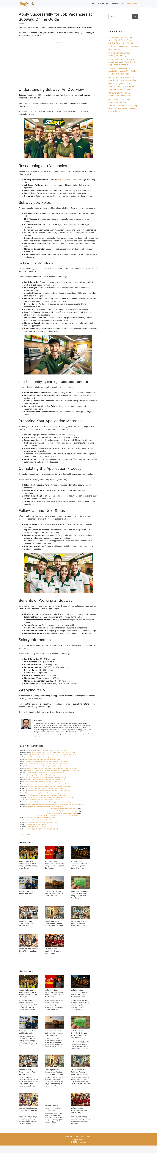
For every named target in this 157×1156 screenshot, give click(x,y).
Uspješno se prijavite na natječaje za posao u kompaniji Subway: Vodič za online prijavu (52, 768)
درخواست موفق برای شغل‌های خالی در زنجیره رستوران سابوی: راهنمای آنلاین (56, 815)
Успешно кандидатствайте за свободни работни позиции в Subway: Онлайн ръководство (55, 804)
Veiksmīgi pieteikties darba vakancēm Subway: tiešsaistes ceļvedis (46, 772)
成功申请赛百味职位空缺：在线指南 (36, 824)
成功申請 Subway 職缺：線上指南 (36, 826)
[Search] (135, 16)
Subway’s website (66, 180)
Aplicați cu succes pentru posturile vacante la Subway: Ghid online (46, 788)
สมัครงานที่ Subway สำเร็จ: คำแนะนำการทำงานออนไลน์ (42, 820)
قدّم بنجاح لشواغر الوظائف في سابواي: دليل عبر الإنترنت (62, 813)
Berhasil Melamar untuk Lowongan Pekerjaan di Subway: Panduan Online (53, 752)
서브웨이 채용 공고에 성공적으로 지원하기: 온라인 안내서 (41, 829)
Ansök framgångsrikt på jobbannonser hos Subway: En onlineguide (46, 795)
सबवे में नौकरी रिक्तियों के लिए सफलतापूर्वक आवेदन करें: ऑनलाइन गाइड (39, 817)
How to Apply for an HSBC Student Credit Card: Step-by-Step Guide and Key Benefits (121, 86)
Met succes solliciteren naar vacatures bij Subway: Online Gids (46, 779)
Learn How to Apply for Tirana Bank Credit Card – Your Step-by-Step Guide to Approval (122, 62)
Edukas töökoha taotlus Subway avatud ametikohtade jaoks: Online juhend (46, 763)
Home (93, 4)
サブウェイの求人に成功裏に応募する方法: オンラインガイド (42, 822)
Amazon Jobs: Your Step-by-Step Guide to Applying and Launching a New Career (122, 108)
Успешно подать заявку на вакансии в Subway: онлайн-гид (44, 806)
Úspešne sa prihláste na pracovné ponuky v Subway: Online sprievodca (49, 790)
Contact (89, 1136)
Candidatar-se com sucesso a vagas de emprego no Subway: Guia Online (49, 786)
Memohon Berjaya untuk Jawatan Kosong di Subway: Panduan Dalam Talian (53, 755)
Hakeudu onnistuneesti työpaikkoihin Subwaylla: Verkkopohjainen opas (46, 793)
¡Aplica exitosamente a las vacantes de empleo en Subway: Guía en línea (47, 750)
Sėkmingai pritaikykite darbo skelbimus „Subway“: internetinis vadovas (47, 775)
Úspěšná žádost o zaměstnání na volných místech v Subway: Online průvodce (49, 757)
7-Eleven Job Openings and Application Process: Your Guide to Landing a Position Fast (123, 71)
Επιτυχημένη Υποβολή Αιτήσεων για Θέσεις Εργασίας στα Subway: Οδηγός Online (51, 802)
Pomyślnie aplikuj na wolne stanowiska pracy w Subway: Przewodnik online (47, 784)
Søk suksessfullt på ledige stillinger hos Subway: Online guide (42, 781)
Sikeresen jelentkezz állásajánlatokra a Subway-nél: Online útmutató (46, 777)
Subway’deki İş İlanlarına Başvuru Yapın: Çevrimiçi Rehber (42, 799)
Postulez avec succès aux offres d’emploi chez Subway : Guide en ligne (47, 766)
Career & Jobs (131, 4)
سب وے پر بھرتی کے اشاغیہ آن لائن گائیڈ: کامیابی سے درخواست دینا (60, 811)
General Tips (103, 4)
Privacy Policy (79, 1136)
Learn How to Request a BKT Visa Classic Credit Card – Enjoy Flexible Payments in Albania (123, 40)
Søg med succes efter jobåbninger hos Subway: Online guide (43, 759)
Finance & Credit (117, 4)
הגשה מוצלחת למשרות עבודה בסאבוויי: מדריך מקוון (63, 808)
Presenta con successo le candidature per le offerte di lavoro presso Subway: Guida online (52, 770)
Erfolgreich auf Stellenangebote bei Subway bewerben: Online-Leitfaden (47, 761)
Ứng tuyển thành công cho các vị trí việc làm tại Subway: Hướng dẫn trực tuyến (50, 797)
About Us (68, 1136)
